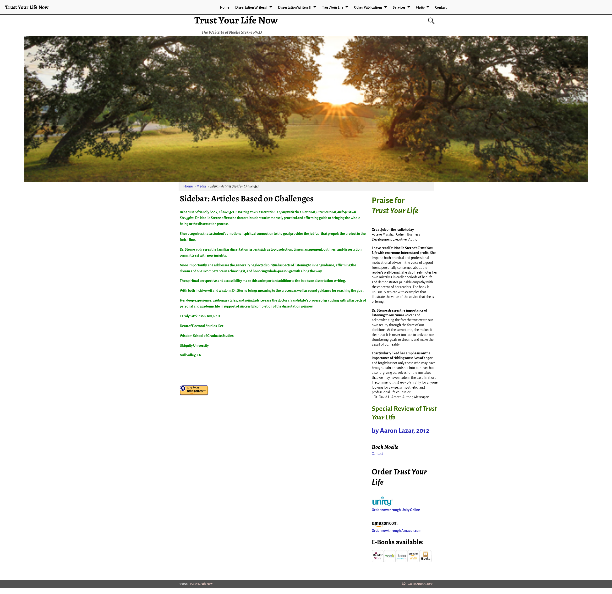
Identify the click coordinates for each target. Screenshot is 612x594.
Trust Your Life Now (236, 20)
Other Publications (368, 7)
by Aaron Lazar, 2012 (400, 430)
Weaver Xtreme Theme (420, 583)
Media (420, 7)
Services (399, 7)
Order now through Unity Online (396, 510)
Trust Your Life (333, 7)
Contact (441, 7)
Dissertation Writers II (294, 7)
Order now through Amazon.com (396, 531)
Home (225, 7)
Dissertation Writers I (251, 7)
